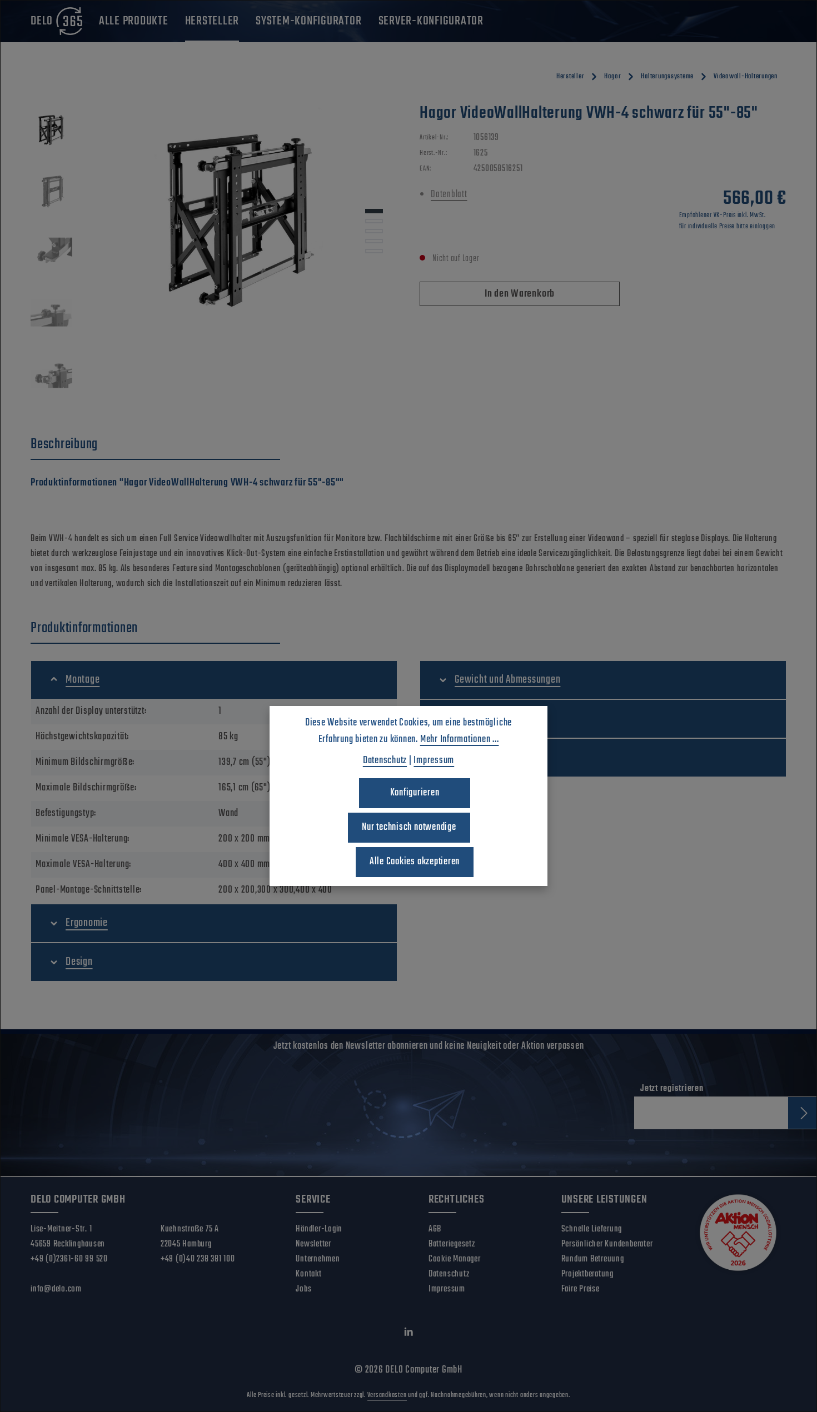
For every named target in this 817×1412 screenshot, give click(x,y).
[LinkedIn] (409, 1334)
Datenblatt (449, 195)
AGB (435, 1229)
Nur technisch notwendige (409, 827)
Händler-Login (319, 1229)
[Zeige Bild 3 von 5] (374, 231)
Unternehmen (318, 1259)
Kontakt (308, 1274)
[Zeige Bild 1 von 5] (374, 211)
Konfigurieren (415, 793)
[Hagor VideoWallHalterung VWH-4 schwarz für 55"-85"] (240, 222)
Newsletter (313, 1244)
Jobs (303, 1289)
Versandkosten (387, 1395)
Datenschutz (449, 1274)
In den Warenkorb (520, 294)
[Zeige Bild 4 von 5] (374, 241)
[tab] (155, 445)
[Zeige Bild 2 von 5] (374, 221)
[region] (214, 255)
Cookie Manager (455, 1259)
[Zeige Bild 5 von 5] (374, 251)
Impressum (447, 1289)
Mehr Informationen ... (459, 740)
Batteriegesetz (452, 1244)
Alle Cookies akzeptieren (415, 862)
